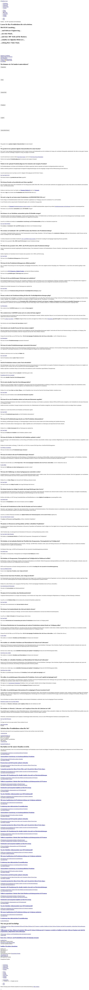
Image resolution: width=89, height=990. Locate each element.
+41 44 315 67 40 (4, 954)
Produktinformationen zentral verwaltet (19, 206)
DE (4, 18)
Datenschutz (5, 979)
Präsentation (50, 318)
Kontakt (4, 16)
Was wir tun (5, 4)
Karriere (5, 8)
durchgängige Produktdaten (14, 683)
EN (4, 19)
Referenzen (5, 5)
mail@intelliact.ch (4, 955)
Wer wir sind (5, 6)
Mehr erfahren (36, 986)
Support (4, 14)
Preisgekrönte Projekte (15, 953)
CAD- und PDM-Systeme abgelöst (28, 238)
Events (4, 11)
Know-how (5, 13)
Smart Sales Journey (21, 156)
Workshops (5, 3)
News (4, 10)
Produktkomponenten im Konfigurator (62, 206)
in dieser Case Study (9, 318)
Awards (5, 12)
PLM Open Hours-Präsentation (36, 156)
